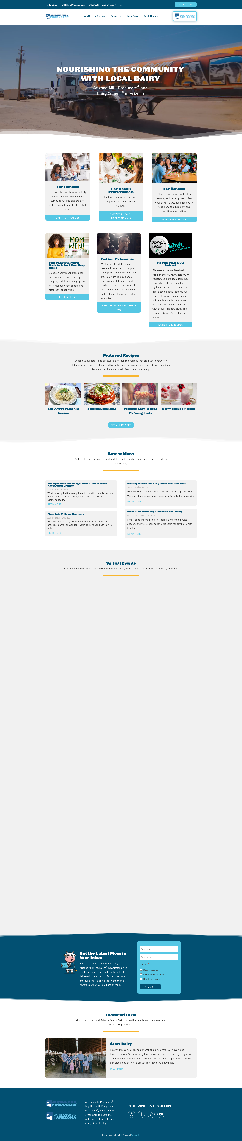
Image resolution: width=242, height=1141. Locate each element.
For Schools (93, 5)
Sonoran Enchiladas (101, 408)
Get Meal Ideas (67, 297)
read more (54, 504)
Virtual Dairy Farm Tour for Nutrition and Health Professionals (121, 682)
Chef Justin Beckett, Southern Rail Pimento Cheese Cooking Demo (121, 908)
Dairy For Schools (174, 219)
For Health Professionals (73, 5)
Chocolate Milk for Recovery (65, 514)
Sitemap (142, 1105)
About (132, 1105)
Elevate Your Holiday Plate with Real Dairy (154, 511)
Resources (116, 16)
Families (143, 487)
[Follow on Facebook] (141, 1114)
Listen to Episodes (170, 324)
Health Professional (152, 979)
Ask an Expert (109, 5)
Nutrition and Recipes (94, 16)
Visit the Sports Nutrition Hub (119, 307)
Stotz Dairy (121, 1044)
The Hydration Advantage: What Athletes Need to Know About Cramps (78, 484)
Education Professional (153, 974)
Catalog (187, 4)
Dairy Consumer (150, 970)
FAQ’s (151, 1105)
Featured (65, 489)
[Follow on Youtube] (160, 1114)
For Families (51, 5)
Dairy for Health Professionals (121, 216)
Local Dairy (132, 16)
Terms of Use (135, 1135)
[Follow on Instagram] (131, 1114)
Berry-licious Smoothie (178, 408)
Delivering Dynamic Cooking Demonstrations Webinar (121, 795)
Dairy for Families (68, 217)
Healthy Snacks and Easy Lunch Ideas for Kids (156, 483)
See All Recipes (121, 425)
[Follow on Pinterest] (151, 1114)
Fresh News (150, 16)
